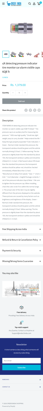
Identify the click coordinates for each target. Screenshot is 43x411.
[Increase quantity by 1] (25, 92)
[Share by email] (39, 110)
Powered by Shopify (8, 406)
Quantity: (5, 92)
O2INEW (5, 77)
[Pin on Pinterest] (30, 110)
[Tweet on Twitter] (34, 110)
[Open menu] (3, 4)
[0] (38, 3)
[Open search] (29, 3)
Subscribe (21, 367)
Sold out (21, 101)
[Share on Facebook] (26, 110)
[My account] (34, 3)
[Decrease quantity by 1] (13, 92)
